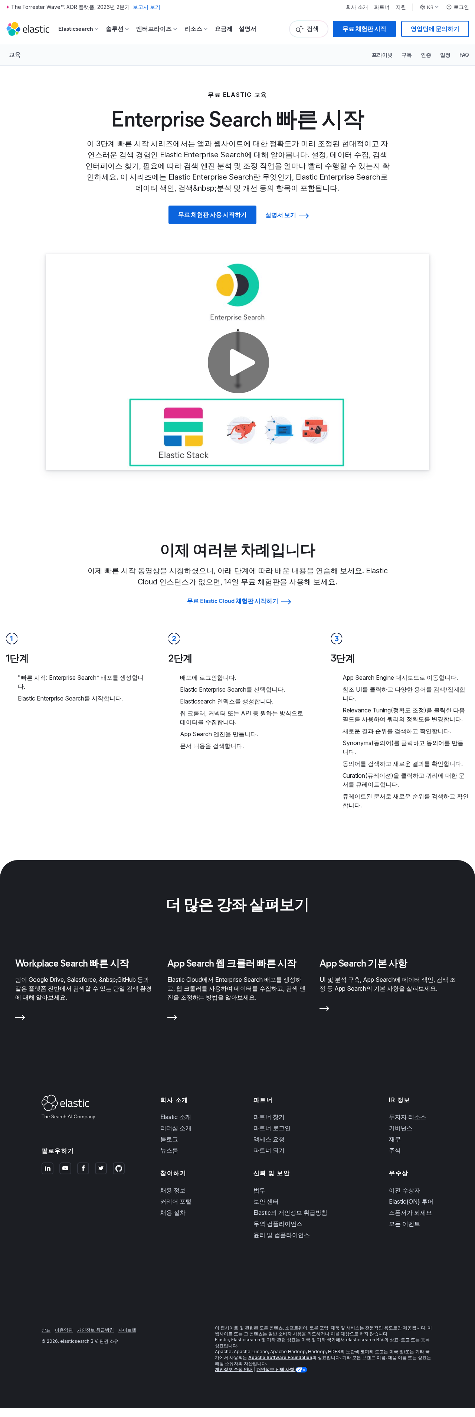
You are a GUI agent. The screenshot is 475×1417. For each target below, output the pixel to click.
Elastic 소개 (175, 1117)
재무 (395, 1139)
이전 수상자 (404, 1190)
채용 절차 (173, 1212)
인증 (426, 55)
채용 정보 (173, 1190)
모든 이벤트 (404, 1223)
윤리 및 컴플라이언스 (281, 1235)
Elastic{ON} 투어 (411, 1201)
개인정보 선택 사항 (275, 1369)
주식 (395, 1150)
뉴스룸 (169, 1150)
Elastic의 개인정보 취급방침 (290, 1212)
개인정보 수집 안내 (234, 1369)
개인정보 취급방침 (95, 1330)
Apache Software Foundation (280, 1357)
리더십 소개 (175, 1128)
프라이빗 (382, 55)
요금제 (224, 28)
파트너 (382, 7)
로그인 (461, 7)
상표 (46, 1330)
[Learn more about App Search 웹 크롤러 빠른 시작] (172, 1019)
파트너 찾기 (269, 1117)
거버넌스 (401, 1128)
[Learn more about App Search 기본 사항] (325, 1010)
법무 (259, 1190)
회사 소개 (357, 7)
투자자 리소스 (407, 1117)
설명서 (247, 28)
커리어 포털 (175, 1201)
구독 (407, 55)
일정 (445, 55)
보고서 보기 (146, 7)
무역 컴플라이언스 (277, 1223)
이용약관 (64, 1330)
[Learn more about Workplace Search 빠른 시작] (20, 1019)
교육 (15, 54)
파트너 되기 (269, 1150)
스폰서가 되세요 (410, 1212)
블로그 (169, 1139)
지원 (401, 7)
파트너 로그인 (272, 1128)
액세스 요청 (269, 1139)
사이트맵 (127, 1330)
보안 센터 (266, 1201)
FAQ (464, 55)
